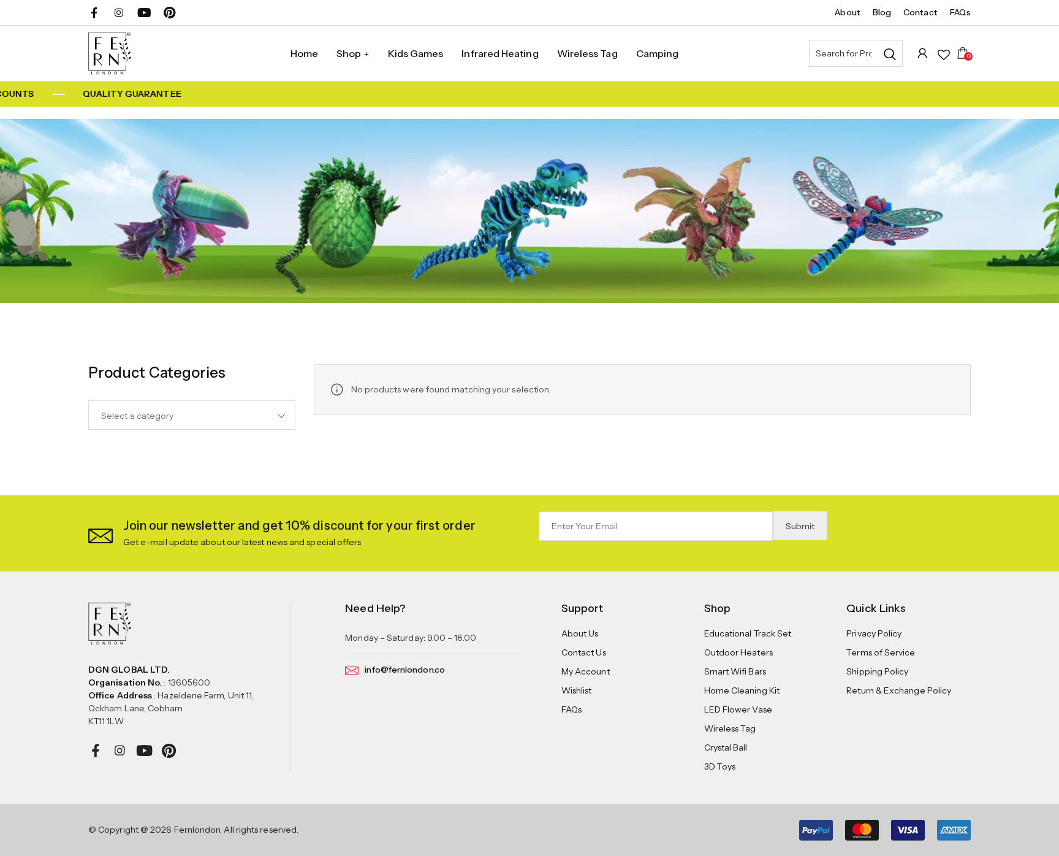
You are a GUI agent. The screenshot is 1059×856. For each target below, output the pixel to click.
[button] (100, 533)
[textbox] (192, 415)
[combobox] (191, 415)
